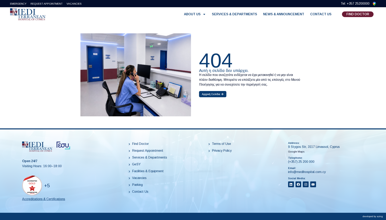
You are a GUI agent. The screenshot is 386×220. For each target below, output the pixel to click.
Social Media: (297, 178)
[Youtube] (313, 184)
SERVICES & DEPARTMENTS (234, 14)
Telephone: (295, 157)
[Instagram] (306, 184)
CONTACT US (321, 14)
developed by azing (372, 216)
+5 (47, 185)
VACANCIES (74, 3)
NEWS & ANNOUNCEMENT (283, 14)
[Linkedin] (291, 184)
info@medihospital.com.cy (307, 172)
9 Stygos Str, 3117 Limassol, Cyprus (314, 146)
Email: (292, 168)
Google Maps (296, 151)
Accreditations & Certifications (43, 199)
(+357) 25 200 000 (301, 161)
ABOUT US (192, 14)
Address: (294, 142)
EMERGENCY (18, 3)
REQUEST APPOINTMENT (47, 3)
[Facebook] (298, 184)
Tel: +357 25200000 (355, 3)
